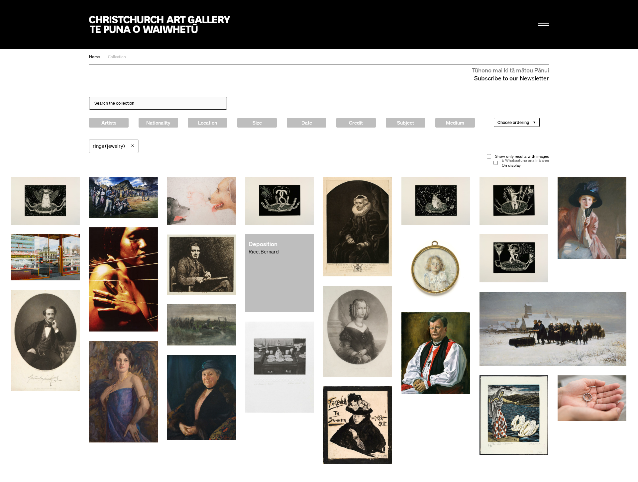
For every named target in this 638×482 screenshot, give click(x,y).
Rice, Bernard (264, 251)
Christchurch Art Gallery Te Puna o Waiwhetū (159, 24)
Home (94, 56)
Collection (117, 56)
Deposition (263, 244)
